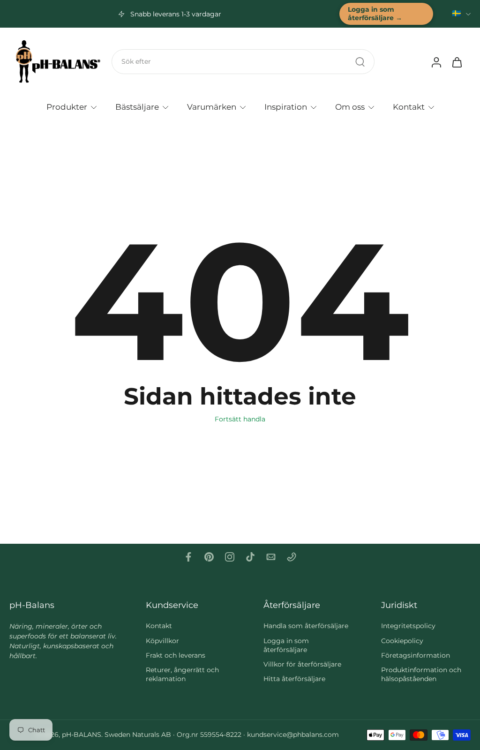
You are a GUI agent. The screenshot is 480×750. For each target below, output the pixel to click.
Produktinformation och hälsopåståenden (421, 674)
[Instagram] (229, 557)
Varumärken (211, 107)
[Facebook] (188, 557)
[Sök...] (360, 61)
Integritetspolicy (408, 626)
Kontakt (409, 107)
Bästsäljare (137, 107)
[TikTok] (250, 557)
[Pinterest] (209, 557)
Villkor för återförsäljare (302, 664)
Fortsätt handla (240, 419)
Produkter (66, 107)
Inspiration (285, 107)
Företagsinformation (415, 655)
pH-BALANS (81, 734)
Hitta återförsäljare (294, 679)
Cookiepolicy (402, 641)
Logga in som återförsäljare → (375, 13)
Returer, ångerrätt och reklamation (182, 674)
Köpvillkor (162, 641)
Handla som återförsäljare (305, 626)
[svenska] (456, 14)
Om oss (350, 107)
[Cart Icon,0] (456, 62)
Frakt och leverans (175, 655)
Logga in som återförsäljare (286, 645)
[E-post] (271, 557)
